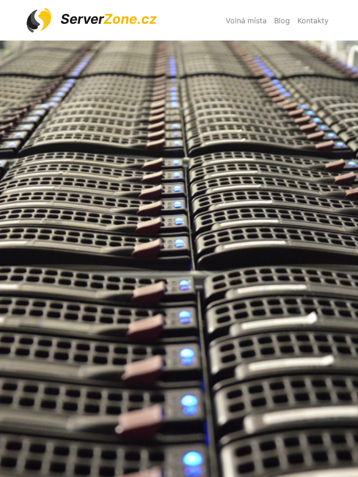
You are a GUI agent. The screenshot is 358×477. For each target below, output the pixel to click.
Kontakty (313, 20)
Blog (282, 20)
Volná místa (246, 20)
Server (107, 19)
